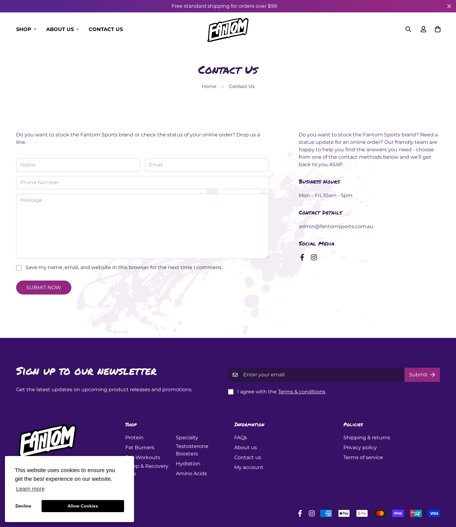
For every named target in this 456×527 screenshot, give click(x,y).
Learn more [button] (30, 489)
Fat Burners (139, 447)
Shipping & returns (366, 438)
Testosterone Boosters (192, 450)
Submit (418, 375)
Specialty (187, 438)
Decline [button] (23, 505)
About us (60, 29)
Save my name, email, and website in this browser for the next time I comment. (123, 267)
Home (209, 86)
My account (248, 467)
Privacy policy (360, 447)
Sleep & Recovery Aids (146, 469)
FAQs (240, 438)
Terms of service (363, 457)
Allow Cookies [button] (83, 505)
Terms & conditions (301, 392)
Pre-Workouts (142, 457)
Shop (23, 29)
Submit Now (43, 287)
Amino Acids (191, 473)
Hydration (188, 464)
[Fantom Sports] (228, 29)
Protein (134, 438)
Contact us (106, 29)
